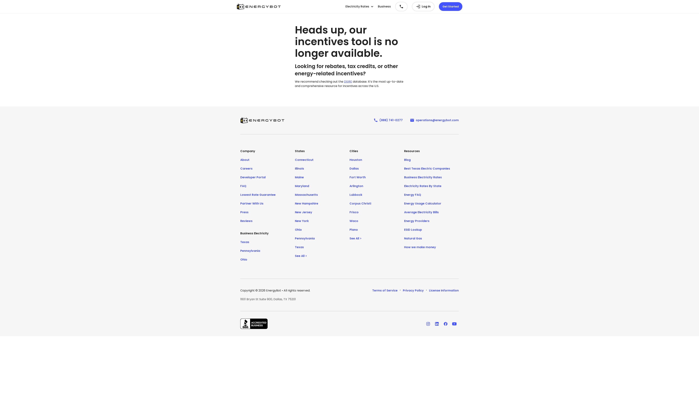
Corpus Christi (360, 203)
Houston (356, 160)
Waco (354, 221)
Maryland (302, 186)
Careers (246, 168)
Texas (244, 242)
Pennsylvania (250, 251)
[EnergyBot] (262, 120)
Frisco (354, 212)
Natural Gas (413, 238)
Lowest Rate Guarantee (258, 195)
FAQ (243, 186)
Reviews (246, 221)
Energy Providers (416, 221)
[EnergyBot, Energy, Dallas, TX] (254, 324)
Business (384, 6)
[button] (359, 6)
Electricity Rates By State (422, 186)
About (244, 160)
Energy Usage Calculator (422, 203)
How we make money (420, 247)
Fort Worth (358, 177)
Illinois (299, 168)
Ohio (243, 259)
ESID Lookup (413, 230)
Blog (407, 160)
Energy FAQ (412, 195)
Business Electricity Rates (423, 177)
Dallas (354, 168)
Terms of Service (385, 290)
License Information (444, 290)
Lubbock (356, 195)
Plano (354, 230)
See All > (301, 256)
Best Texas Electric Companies (427, 168)
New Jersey (303, 212)
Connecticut (304, 160)
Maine (299, 177)
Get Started (451, 6)
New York (302, 221)
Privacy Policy (413, 290)
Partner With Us (251, 203)
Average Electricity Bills (421, 212)
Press (244, 212)
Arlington (356, 186)
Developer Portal (253, 177)
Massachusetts (306, 195)
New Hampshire (306, 203)
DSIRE (348, 82)
